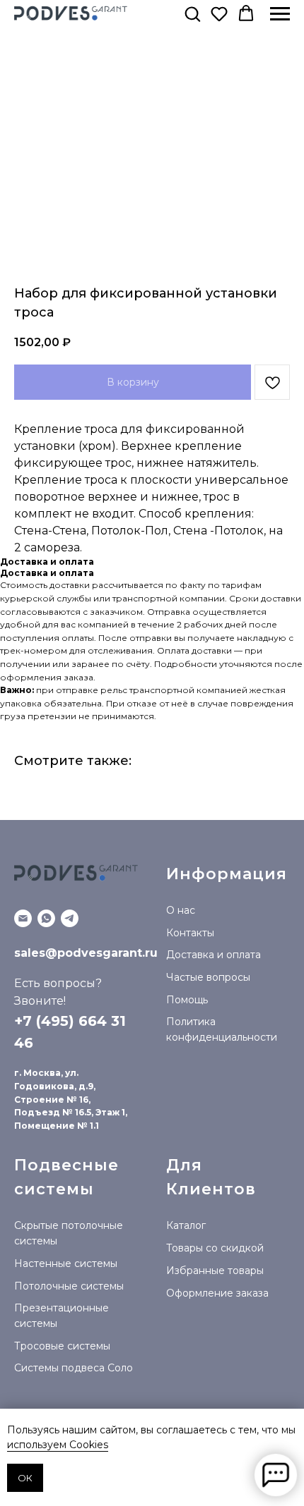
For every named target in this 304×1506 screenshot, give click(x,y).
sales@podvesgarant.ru (86, 953)
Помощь (187, 999)
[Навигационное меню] (280, 14)
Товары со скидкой (215, 1248)
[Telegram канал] (69, 918)
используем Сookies (57, 1444)
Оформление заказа (217, 1293)
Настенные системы (65, 1263)
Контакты (190, 932)
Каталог (186, 1225)
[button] (192, 13)
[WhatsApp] (46, 918)
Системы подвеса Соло (73, 1367)
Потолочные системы (69, 1286)
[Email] (23, 918)
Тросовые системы (62, 1346)
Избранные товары (215, 1270)
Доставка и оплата (213, 954)
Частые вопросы (208, 977)
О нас (180, 910)
